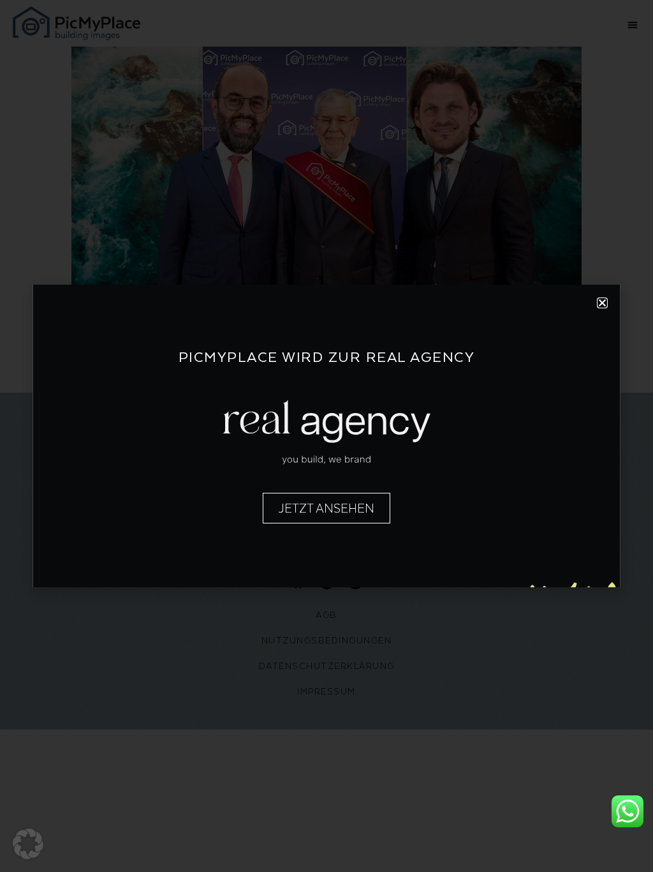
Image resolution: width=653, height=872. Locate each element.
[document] (326, 436)
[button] (28, 844)
